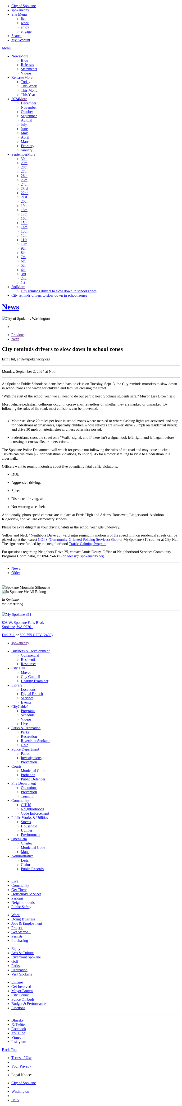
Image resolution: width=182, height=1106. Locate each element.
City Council (30, 677)
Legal (25, 860)
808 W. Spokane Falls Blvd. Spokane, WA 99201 (23, 625)
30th (24, 159)
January (26, 150)
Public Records (32, 869)
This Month (29, 90)
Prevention (29, 762)
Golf (24, 745)
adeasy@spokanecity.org (85, 556)
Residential (29, 660)
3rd (23, 274)
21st (24, 197)
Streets (26, 822)
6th (23, 261)
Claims (26, 865)
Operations (29, 788)
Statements (29, 69)
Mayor (26, 672)
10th (24, 244)
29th (24, 163)
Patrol (25, 753)
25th (24, 180)
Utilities (26, 830)
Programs (28, 711)
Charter (26, 843)
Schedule (28, 715)
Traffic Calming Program (87, 544)
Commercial (30, 655)
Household (29, 826)
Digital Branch (32, 694)
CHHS (26, 805)
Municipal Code (33, 847)
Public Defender (33, 779)
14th (24, 227)
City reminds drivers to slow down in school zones (58, 291)
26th (24, 176)
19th (24, 206)
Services (27, 698)
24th (24, 184)
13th (24, 231)
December (28, 103)
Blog (24, 60)
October (27, 112)
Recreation (29, 736)
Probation (28, 775)
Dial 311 (8, 635)
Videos (26, 73)
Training (27, 796)
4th (23, 270)
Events (26, 702)
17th (24, 214)
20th (24, 201)
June (24, 129)
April (25, 137)
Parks (25, 732)
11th (24, 240)
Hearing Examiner (34, 681)
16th (24, 218)
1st (23, 282)
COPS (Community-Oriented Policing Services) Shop (78, 539)
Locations (28, 689)
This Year (28, 95)
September (29, 116)
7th (23, 257)
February (27, 146)
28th (24, 167)
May (24, 133)
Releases (27, 65)
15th (24, 223)
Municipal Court (33, 771)
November (29, 107)
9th (23, 248)
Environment (30, 835)
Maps (25, 852)
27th (24, 171)
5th (23, 265)
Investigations (31, 758)
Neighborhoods (32, 809)
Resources (28, 664)
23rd (24, 189)
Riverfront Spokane (35, 741)
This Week (29, 86)
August (26, 120)
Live (24, 724)
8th (23, 253)
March (26, 142)
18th (24, 210)
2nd (24, 278)
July (24, 124)
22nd (24, 193)
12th (24, 235)
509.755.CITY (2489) (36, 635)
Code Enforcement (35, 813)
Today (25, 82)
